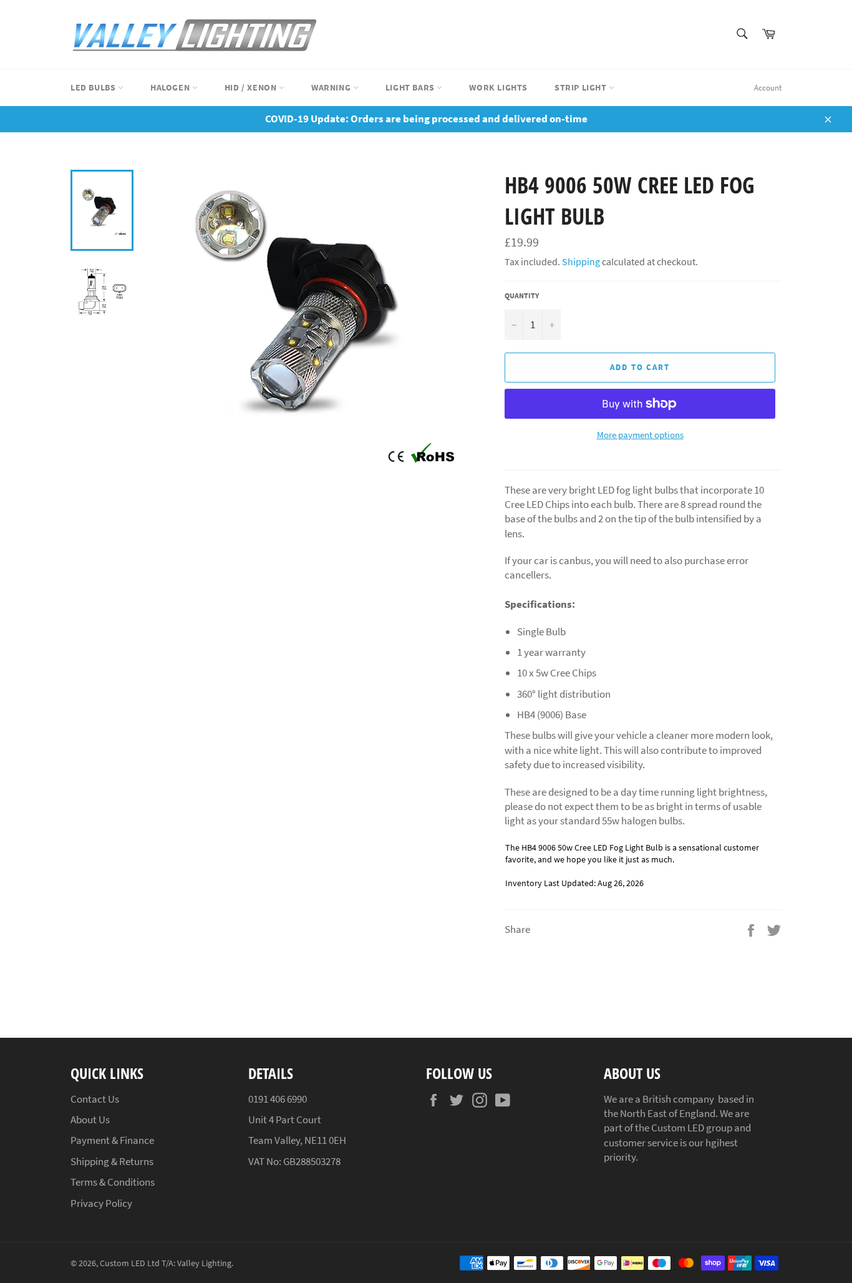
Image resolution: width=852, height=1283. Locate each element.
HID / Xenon (252, 87)
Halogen (171, 87)
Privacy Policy (101, 1203)
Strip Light (581, 87)
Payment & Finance (112, 1140)
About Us (90, 1119)
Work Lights (498, 87)
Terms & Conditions (112, 1182)
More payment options (640, 435)
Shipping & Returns (111, 1161)
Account (768, 87)
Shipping (581, 261)
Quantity (522, 295)
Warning (332, 87)
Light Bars (411, 87)
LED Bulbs (94, 87)
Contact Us (94, 1099)
